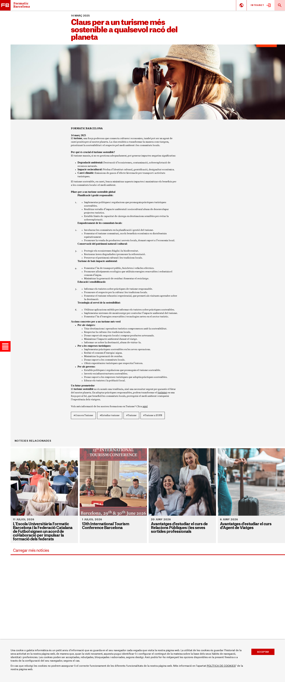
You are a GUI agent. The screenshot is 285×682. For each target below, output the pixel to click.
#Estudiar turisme (110, 415)
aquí (145, 406)
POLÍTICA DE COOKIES (221, 666)
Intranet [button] (257, 5)
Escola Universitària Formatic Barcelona (5, 5)
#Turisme (131, 415)
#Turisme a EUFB (152, 415)
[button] (5, 346)
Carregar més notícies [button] (31, 550)
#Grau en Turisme (83, 415)
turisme (162, 392)
